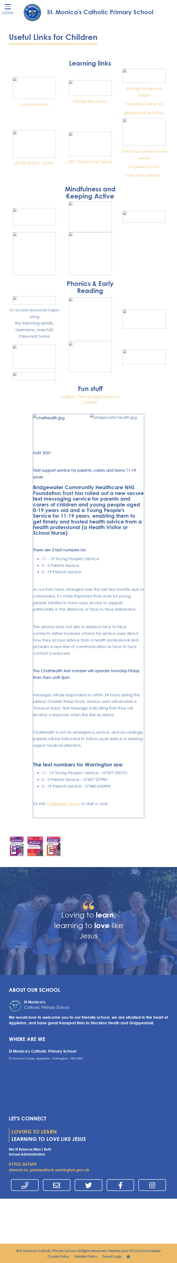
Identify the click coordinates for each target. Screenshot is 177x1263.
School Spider (150, 1251)
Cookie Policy (58, 1256)
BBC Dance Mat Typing (90, 161)
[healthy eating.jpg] (17, 846)
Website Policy (85, 1256)
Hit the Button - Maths (34, 163)
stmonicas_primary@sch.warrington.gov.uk (49, 1169)
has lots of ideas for (144, 103)
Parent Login (112, 1256)
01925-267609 (23, 1164)
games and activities (143, 112)
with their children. (144, 175)
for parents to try (144, 166)
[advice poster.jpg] (35, 846)
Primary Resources (90, 101)
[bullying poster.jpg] (53, 846)
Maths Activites (34, 104)
